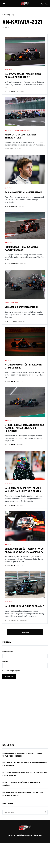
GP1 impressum (24, 835)
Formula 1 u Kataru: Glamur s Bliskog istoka (20, 136)
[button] (3, 3)
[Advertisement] (25, 709)
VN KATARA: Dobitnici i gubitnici (21, 307)
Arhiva (11, 835)
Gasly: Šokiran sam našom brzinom (23, 192)
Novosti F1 (8, 70)
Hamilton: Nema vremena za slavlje (24, 606)
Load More (25, 632)
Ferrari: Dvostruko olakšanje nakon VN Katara (21, 248)
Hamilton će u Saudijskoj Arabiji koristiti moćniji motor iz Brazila (23, 490)
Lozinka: (5, 661)
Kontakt (38, 835)
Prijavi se (9, 676)
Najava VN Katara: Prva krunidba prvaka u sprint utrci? (23, 76)
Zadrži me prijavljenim (13, 671)
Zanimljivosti (24, 130)
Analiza (7, 303)
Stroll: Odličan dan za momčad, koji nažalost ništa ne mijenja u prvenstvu (24, 427)
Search (45, 812)
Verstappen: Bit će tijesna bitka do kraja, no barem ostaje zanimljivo (24, 550)
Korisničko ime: (7, 651)
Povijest (16, 130)
